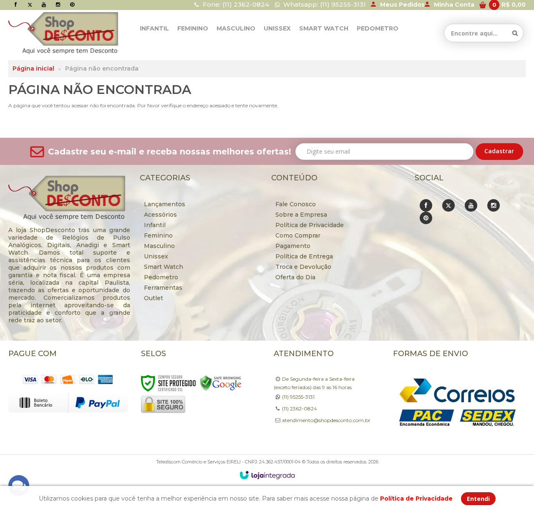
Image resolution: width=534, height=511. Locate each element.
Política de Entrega (304, 256)
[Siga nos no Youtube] (44, 4)
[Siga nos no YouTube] (471, 205)
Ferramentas (163, 287)
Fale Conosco (295, 204)
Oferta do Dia (295, 277)
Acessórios (160, 214)
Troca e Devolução (303, 267)
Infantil (155, 225)
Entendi (478, 499)
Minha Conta (454, 4)
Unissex (156, 256)
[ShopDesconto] (45, 33)
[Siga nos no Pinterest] (72, 4)
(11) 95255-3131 (298, 397)
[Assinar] (499, 151)
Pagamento (292, 246)
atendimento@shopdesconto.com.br (326, 420)
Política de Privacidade (309, 225)
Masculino (159, 246)
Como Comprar (297, 235)
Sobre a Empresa (301, 214)
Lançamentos (164, 204)
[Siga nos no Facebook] (15, 4)
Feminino (158, 235)
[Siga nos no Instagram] (58, 4)
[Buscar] (515, 33)
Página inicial (33, 68)
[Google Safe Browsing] (221, 382)
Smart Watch (163, 267)
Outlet (153, 298)
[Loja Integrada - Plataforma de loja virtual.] (267, 475)
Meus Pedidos (402, 4)
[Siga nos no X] (29, 4)
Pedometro (161, 277)
